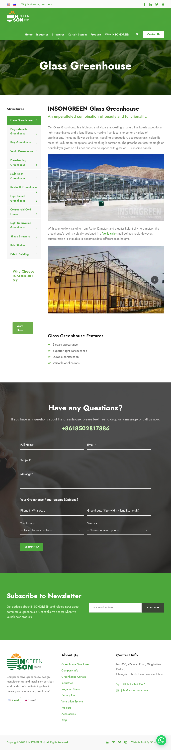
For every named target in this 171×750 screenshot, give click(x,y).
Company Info (69, 670)
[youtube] (163, 4)
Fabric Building (19, 254)
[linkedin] (150, 4)
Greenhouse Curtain (73, 677)
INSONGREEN (36, 742)
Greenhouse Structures (75, 664)
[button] (161, 740)
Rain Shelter (17, 245)
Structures (58, 34)
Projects (66, 708)
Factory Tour (68, 695)
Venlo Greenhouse (21, 151)
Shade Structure (20, 236)
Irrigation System (71, 689)
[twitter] (156, 4)
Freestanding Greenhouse (18, 163)
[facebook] (144, 4)
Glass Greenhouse (21, 120)
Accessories (68, 714)
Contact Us (153, 34)
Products (96, 34)
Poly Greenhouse (20, 142)
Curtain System (77, 34)
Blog (64, 720)
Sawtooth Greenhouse (23, 187)
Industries (42, 34)
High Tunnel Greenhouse (17, 198)
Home (29, 34)
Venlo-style (109, 233)
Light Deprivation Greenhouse (20, 225)
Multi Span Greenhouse (17, 176)
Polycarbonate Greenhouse (19, 131)
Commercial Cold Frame (20, 212)
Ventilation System (72, 701)
